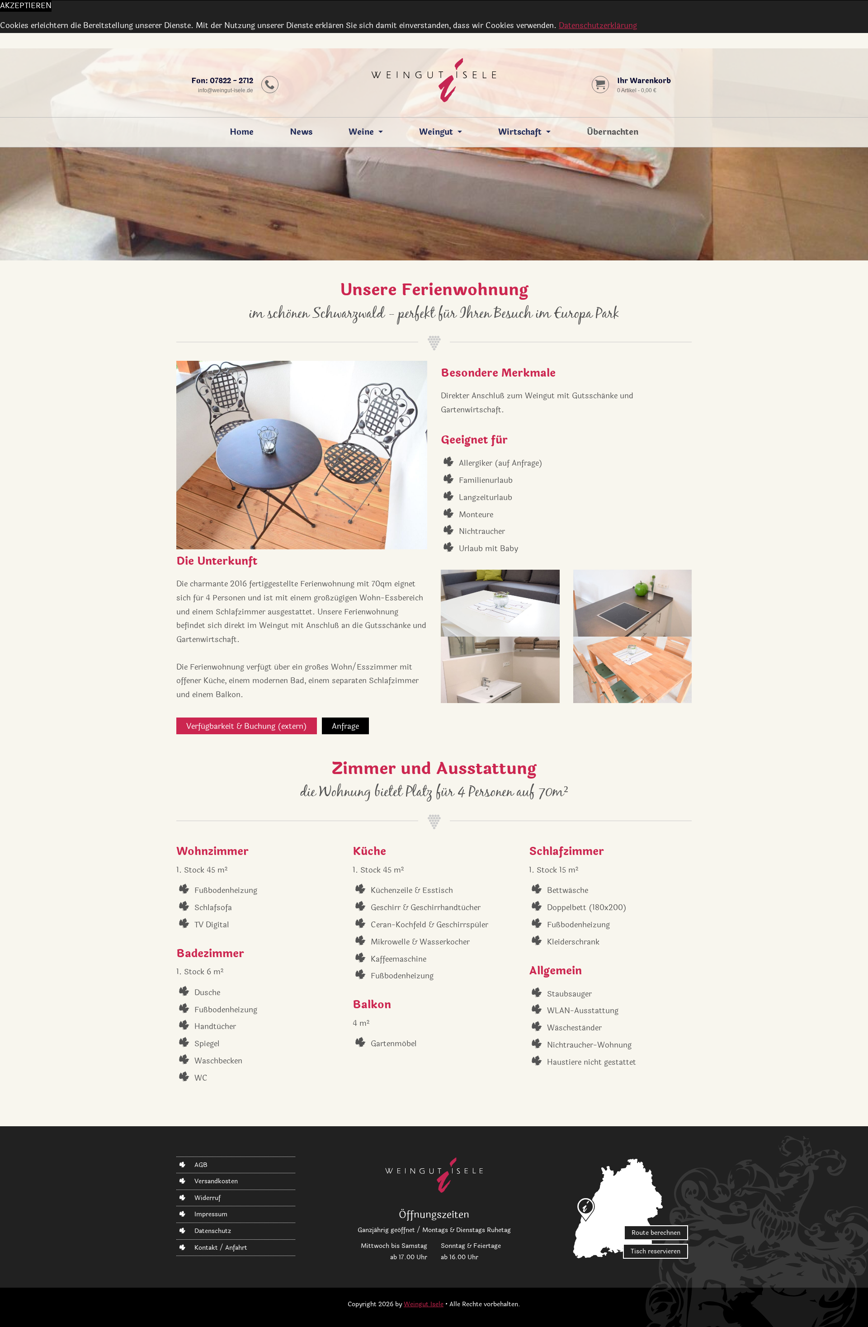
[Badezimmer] (500, 670)
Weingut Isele (423, 1304)
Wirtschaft (520, 132)
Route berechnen (656, 1232)
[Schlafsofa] (500, 603)
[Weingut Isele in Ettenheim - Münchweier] (434, 82)
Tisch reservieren (655, 1251)
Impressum (210, 1214)
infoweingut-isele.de (225, 90)
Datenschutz (212, 1231)
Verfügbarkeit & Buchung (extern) (246, 726)
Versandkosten (216, 1181)
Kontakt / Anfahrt (220, 1247)
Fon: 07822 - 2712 (222, 80)
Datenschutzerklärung (598, 25)
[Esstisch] (632, 670)
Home (242, 132)
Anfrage (345, 726)
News (301, 132)
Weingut (436, 132)
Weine (361, 132)
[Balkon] (301, 455)
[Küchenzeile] (632, 603)
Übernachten (612, 132)
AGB (201, 1165)
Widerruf (207, 1198)
